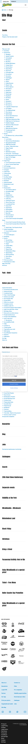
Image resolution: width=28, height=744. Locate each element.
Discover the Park (8, 44)
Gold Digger (9, 77)
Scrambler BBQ (10, 191)
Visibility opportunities (20, 693)
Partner (3, 693)
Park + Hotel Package (9, 295)
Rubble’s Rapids (10, 123)
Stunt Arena (7, 395)
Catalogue (17, 700)
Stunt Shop (9, 256)
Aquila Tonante (10, 56)
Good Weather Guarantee (10, 332)
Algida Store (9, 195)
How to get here (8, 318)
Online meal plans (8, 229)
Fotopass (6, 169)
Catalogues (6, 456)
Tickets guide (7, 327)
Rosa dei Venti (9, 242)
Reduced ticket (8, 291)
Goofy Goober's (10, 214)
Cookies (3, 727)
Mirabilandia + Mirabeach (11, 508)
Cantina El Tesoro (10, 200)
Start (4, 20)
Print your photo (8, 260)
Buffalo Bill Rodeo (10, 63)
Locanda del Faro (10, 204)
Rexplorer (8, 90)
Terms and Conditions (4, 733)
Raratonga (8, 94)
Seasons (6, 334)
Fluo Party (5, 35)
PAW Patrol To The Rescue (13, 121)
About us (4, 340)
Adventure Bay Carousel (12, 124)
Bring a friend (7, 549)
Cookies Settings (3, 741)
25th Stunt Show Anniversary (12, 477)
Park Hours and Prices (10, 347)
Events (4, 30)
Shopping (6, 236)
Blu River (8, 61)
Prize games (9, 132)
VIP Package (7, 166)
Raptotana (8, 92)
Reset (7, 99)
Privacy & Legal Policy (4, 724)
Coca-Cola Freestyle (11, 231)
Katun (7, 81)
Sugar (7, 243)
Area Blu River (7, 404)
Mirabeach (6, 407)
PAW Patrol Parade (11, 144)
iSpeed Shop (9, 252)
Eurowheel (8, 74)
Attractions (7, 52)
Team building (7, 411)
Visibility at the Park (9, 498)
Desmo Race (9, 67)
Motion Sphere (9, 86)
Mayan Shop (9, 249)
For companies (18, 689)
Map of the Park (6, 263)
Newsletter (6, 424)
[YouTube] (25, 712)
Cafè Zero (8, 198)
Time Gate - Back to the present (12, 413)
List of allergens (10, 234)
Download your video (9, 261)
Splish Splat (9, 114)
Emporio (8, 258)
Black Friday (6, 528)
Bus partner (9, 320)
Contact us (7, 325)
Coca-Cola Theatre (9, 393)
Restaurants (7, 187)
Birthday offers (8, 311)
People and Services (9, 314)
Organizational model (7, 703)
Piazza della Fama (8, 402)
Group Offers (7, 300)
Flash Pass (7, 160)
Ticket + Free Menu (9, 582)
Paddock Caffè (10, 196)
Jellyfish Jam (9, 126)
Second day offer (8, 298)
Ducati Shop (9, 240)
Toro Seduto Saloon (11, 189)
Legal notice (4, 729)
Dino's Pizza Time (10, 202)
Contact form (7, 400)
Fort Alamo (8, 108)
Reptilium (8, 95)
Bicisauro (8, 59)
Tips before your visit (9, 329)
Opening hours (6, 352)
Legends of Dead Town (12, 106)
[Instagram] (10, 712)
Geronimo (8, 76)
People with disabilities (10, 316)
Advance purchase (9, 296)
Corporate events (8, 487)
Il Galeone (8, 247)
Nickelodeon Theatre (9, 396)
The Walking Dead (10, 110)
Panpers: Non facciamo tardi (9, 36)
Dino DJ (8, 150)
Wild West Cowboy (11, 151)
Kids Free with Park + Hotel (11, 309)
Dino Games (9, 112)
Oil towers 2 (9, 104)
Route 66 (6, 175)
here (16, 376)
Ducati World (7, 178)
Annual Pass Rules (4, 737)
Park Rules (4, 731)
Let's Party (8, 139)
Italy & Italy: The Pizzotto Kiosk (14, 227)
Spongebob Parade (11, 142)
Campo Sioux (9, 65)
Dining (5, 186)
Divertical (8, 70)
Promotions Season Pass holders (12, 307)
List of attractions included (13, 162)
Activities (6, 50)
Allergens (6, 233)
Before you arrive (8, 283)
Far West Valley (8, 177)
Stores (6, 238)
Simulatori (8, 101)
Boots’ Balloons (10, 117)
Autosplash (9, 58)
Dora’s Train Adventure (12, 115)
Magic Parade (9, 148)
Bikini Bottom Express (11, 128)
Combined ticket (8, 293)
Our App (4, 338)
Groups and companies (8, 416)
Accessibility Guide (9, 322)
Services (4, 265)
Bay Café (8, 213)
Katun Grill (8, 205)
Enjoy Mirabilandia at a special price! (13, 571)
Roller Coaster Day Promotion (12, 593)
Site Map (3, 707)
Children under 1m (8, 305)
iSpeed (7, 79)
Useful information (7, 287)
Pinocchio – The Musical (12, 153)
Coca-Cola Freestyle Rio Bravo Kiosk (15, 222)
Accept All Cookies (14, 384)
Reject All (14, 380)
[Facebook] (3, 712)
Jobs (4, 444)
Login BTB (4, 689)
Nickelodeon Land (9, 184)
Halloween (7, 336)
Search (4, 467)
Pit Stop (8, 193)
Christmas (5, 539)
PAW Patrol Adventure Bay (13, 119)
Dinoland (6, 180)
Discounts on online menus (11, 313)
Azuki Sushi (9, 207)
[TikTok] (17, 712)
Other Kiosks (9, 211)
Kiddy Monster (9, 83)
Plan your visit (6, 49)
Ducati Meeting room (9, 398)
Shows (5, 133)
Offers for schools (8, 302)
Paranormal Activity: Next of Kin (13, 559)
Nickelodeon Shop (10, 251)
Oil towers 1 (9, 103)
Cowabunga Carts (10, 130)
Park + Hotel (6, 272)
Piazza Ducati (7, 405)
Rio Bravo (8, 97)
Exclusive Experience (9, 168)
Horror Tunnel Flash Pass (12, 164)
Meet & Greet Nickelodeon (13, 141)
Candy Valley (9, 245)
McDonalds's (9, 209)
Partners (6, 409)
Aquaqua (8, 54)
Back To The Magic (10, 157)
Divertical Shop (10, 254)
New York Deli (9, 216)
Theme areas (7, 173)
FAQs (5, 323)
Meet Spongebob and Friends (13, 155)
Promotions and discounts (11, 289)
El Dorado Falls (9, 72)
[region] (14, 372)
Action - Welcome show (12, 146)
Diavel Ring (9, 68)
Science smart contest (10, 414)
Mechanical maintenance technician (11, 449)
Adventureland (8, 182)
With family (7, 331)
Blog (3, 434)
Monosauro (9, 88)
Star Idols (8, 159)
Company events (8, 304)
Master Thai (9, 85)
